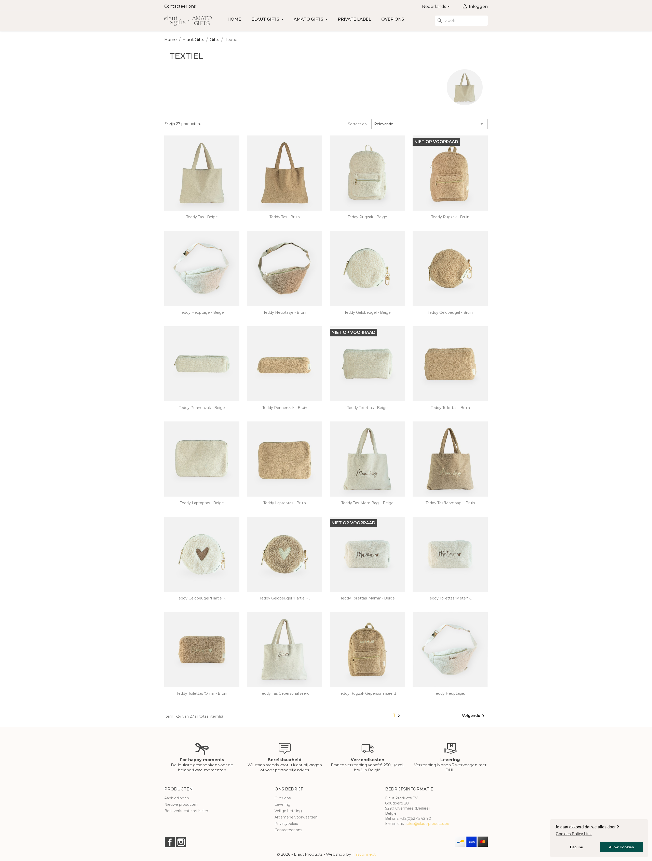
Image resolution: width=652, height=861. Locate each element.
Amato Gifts (309, 19)
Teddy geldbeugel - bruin (450, 312)
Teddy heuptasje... (450, 693)
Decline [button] (576, 847)
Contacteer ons (180, 6)
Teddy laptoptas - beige (202, 503)
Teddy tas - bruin (284, 217)
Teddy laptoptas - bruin (284, 503)
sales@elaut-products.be (427, 823)
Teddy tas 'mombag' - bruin (450, 503)
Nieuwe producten (181, 804)
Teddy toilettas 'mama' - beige (367, 598)
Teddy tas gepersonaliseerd (284, 693)
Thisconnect (364, 854)
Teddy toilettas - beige (367, 407)
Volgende (474, 716)
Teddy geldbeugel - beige (367, 312)
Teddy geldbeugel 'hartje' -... (202, 598)
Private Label (354, 19)
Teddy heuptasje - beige (202, 312)
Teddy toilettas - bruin (450, 407)
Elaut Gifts (265, 19)
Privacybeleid (286, 823)
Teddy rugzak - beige (367, 217)
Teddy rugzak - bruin (450, 217)
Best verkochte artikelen (186, 811)
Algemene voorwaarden (296, 817)
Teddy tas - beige (202, 217)
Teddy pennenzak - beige (202, 407)
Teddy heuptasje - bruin (284, 312)
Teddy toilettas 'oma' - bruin (201, 693)
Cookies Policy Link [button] (574, 834)
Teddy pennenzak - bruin (284, 407)
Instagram (181, 842)
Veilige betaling (288, 811)
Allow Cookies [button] (621, 847)
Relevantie (429, 124)
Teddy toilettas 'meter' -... (450, 598)
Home (234, 19)
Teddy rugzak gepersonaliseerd (367, 693)
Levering (282, 804)
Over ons (392, 19)
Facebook (170, 842)
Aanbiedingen (176, 798)
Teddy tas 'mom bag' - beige (367, 503)
